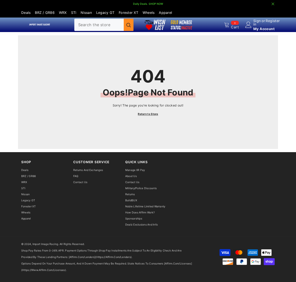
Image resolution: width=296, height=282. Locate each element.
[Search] (103, 25)
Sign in (257, 22)
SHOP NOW (156, 3)
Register (273, 21)
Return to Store (148, 114)
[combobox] (99, 25)
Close (273, 4)
